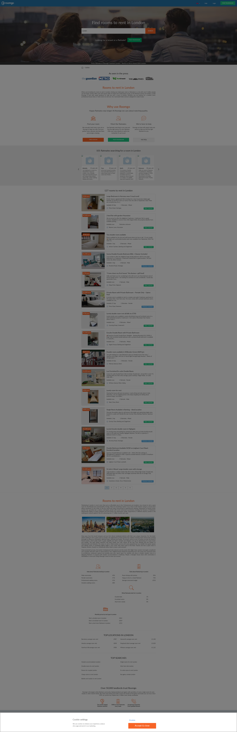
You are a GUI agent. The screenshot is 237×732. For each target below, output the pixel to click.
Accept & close (142, 726)
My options (132, 720)
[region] (118, 722)
